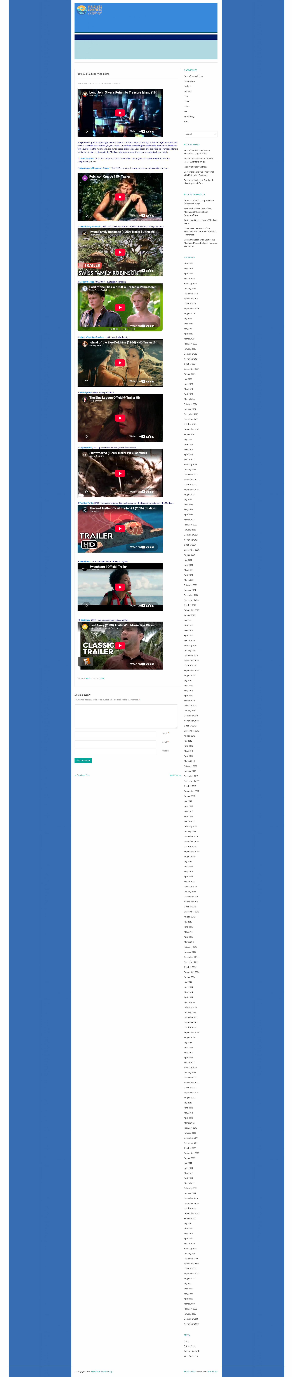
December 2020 (191, 595)
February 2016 (190, 886)
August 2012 (189, 1097)
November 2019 (191, 660)
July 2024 (188, 379)
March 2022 (189, 519)
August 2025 (189, 313)
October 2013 (190, 1027)
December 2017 (191, 776)
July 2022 (188, 499)
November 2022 (191, 479)
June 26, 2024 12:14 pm (86, 83)
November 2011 (191, 1143)
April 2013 (188, 1057)
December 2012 (191, 1077)
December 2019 (191, 655)
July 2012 (188, 1102)
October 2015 (190, 906)
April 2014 (188, 997)
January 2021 (190, 590)
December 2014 (191, 957)
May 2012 (188, 1112)
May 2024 (188, 389)
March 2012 (189, 1122)
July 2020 (188, 620)
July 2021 (188, 560)
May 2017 (188, 811)
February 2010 (190, 1248)
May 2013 (188, 1052)
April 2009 (188, 1298)
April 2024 (188, 394)
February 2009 (190, 1308)
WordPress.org (191, 1356)
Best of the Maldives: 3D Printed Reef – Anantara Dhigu (197, 211)
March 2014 (189, 1002)
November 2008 (191, 1323)
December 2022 (191, 474)
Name (164, 733)
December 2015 (191, 896)
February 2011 (190, 1188)
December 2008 (191, 1318)
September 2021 (191, 549)
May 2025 (188, 328)
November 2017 (191, 781)
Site (186, 111)
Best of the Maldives (193, 76)
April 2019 (188, 695)
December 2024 (191, 353)
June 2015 (188, 926)
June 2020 (188, 625)
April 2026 (188, 273)
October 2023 (190, 424)
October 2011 (190, 1148)
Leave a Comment (104, 83)
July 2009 (188, 1283)
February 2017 (190, 826)
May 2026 (188, 268)
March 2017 (189, 821)
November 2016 (191, 841)
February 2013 (190, 1067)
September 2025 (191, 308)
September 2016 (191, 851)
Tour (186, 121)
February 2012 (190, 1127)
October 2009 (190, 1268)
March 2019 (189, 700)
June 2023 (188, 444)
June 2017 (188, 806)
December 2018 (191, 715)
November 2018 (191, 720)
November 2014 (191, 962)
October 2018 (190, 725)
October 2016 (190, 846)
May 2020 (188, 630)
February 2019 (190, 705)
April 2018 (188, 756)
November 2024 (191, 358)
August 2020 (189, 615)
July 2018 (188, 740)
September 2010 (191, 1213)
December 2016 (191, 836)
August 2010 (189, 1218)
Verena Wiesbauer (193, 239)
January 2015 (190, 952)
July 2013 (188, 1042)
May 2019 (188, 690)
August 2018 (189, 735)
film (102, 678)
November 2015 (191, 901)
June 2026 (188, 263)
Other (186, 106)
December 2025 (191, 293)
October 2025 (190, 303)
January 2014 (190, 1012)
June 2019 (188, 685)
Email (164, 742)
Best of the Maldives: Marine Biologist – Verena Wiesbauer (200, 242)
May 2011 (188, 1173)
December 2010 (191, 1198)
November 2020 (191, 600)
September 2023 (191, 429)
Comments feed (191, 1351)
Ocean (187, 101)
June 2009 (188, 1288)
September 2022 (191, 489)
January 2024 (190, 409)
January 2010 (190, 1253)
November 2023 (191, 419)
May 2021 (188, 570)
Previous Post (82, 775)
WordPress (212, 1371)
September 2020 (191, 610)
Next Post (175, 775)
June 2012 (188, 1107)
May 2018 (188, 750)
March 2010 (189, 1243)
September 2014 (191, 972)
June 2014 (188, 987)
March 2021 (189, 580)
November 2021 (191, 539)
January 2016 (190, 891)
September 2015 (191, 911)
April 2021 (188, 575)
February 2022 (190, 524)
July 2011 (188, 1163)
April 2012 (188, 1117)
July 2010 (188, 1223)
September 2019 (191, 670)
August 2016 (189, 856)
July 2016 (188, 861)
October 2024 (190, 363)
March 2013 (189, 1062)
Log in (186, 1341)
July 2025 (188, 318)
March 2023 (189, 459)
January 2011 (190, 1193)
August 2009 (189, 1278)
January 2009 (190, 1313)
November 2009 (191, 1263)
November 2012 (191, 1082)
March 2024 (189, 399)
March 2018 (189, 761)
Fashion (187, 86)
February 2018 (190, 766)
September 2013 (191, 1032)
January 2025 (190, 348)
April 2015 (188, 936)
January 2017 (190, 831)
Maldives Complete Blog (101, 1371)
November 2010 (191, 1203)
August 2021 (189, 554)
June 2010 (188, 1228)
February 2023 (190, 464)
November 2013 (191, 1022)
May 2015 (188, 931)
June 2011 (188, 1168)
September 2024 (191, 369)
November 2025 (191, 298)
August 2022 (189, 494)
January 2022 (190, 529)
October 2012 (190, 1087)
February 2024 (190, 404)
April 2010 (188, 1238)
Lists (88, 678)
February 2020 (190, 645)
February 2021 (190, 585)
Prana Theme (190, 1371)
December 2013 (191, 1017)
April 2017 (188, 816)
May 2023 (188, 449)
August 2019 (189, 675)
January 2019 (190, 710)
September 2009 (191, 1273)
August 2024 (189, 374)
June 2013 (188, 1047)
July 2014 (188, 982)
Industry (188, 91)
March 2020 (189, 640)
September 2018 (191, 730)
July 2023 (188, 439)
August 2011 (189, 1158)
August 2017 (189, 796)
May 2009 (188, 1293)
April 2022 (188, 514)
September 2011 (191, 1153)
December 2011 (191, 1138)
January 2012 (190, 1132)
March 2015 (189, 941)
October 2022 (190, 484)
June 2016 (188, 866)
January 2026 (190, 288)
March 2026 (189, 278)
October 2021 (190, 544)
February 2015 (190, 947)
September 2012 (191, 1092)
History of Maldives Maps (195, 166)
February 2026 (190, 283)
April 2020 (188, 635)
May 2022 (188, 509)
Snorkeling (189, 116)
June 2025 (188, 323)
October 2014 (190, 967)
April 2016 (188, 876)
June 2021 (188, 565)
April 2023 (188, 454)
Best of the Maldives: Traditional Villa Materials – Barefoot (200, 231)
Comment (162, 706)
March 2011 (189, 1183)
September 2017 (191, 791)
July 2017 (188, 801)
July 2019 (188, 680)
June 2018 (188, 745)
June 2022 (188, 504)
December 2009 (191, 1258)
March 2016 (189, 881)
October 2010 (190, 1208)
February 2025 (190, 343)
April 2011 (188, 1178)
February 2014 (190, 1007)
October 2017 (190, 786)
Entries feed (189, 1346)
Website (165, 750)
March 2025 (189, 338)
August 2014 (189, 977)
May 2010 (188, 1233)
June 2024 (188, 384)
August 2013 (189, 1037)
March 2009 (189, 1303)
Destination (189, 81)
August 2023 (189, 434)
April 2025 (188, 333)
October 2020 (190, 605)
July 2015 (188, 921)
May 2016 (188, 871)
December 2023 (191, 414)
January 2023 (190, 469)
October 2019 (190, 665)
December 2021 (191, 534)
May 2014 (188, 992)
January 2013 (190, 1072)
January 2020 (190, 650)
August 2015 (189, 916)
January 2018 (190, 771)
